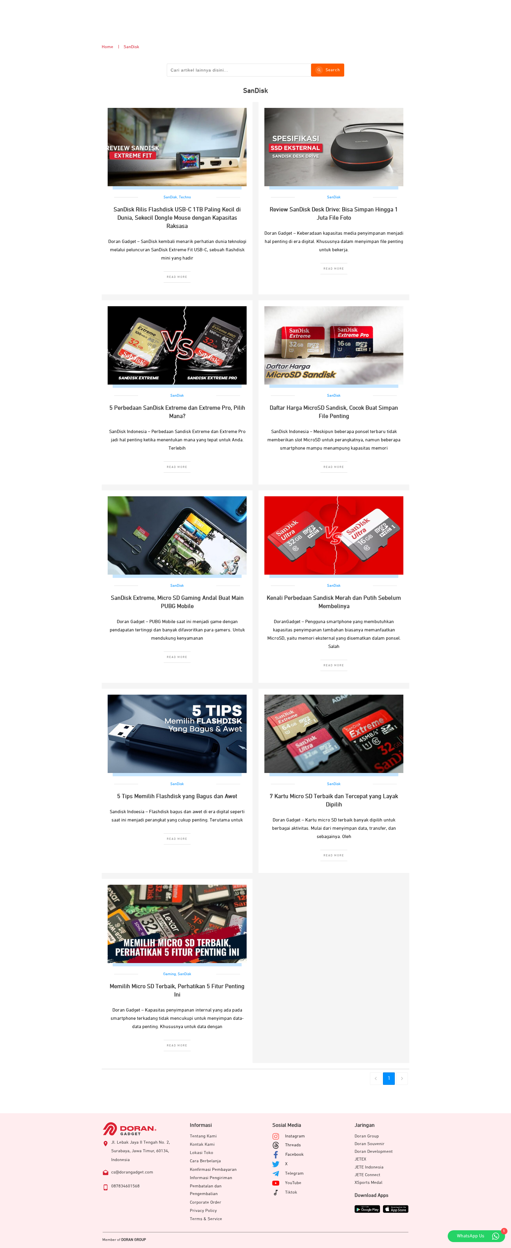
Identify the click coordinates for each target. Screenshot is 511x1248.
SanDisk (170, 197)
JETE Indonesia (369, 1167)
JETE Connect (367, 1175)
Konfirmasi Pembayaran (213, 1169)
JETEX (360, 1159)
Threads (293, 1145)
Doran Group (367, 1136)
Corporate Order (205, 1202)
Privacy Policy (203, 1210)
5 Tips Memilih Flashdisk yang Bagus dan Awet (177, 796)
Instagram (295, 1136)
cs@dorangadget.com (132, 1172)
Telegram (294, 1173)
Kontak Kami (202, 1144)
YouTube (293, 1183)
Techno (185, 197)
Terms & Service (206, 1219)
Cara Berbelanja (205, 1161)
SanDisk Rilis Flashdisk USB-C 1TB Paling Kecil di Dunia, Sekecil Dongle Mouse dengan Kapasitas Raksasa (177, 218)
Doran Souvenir (369, 1144)
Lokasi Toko (201, 1152)
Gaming (169, 974)
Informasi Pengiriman (211, 1178)
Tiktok (291, 1192)
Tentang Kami (203, 1136)
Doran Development (374, 1151)
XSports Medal (368, 1182)
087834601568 (125, 1186)
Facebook (294, 1154)
